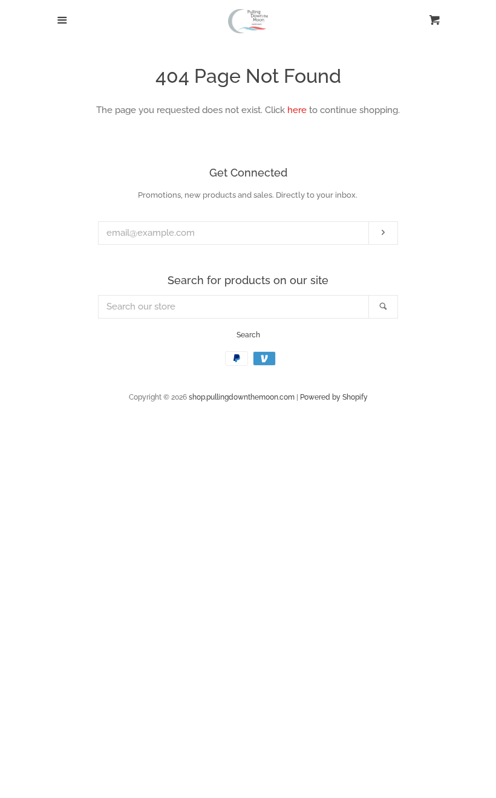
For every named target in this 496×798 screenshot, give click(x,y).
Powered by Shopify (334, 397)
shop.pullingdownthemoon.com (242, 397)
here (297, 110)
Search (248, 335)
